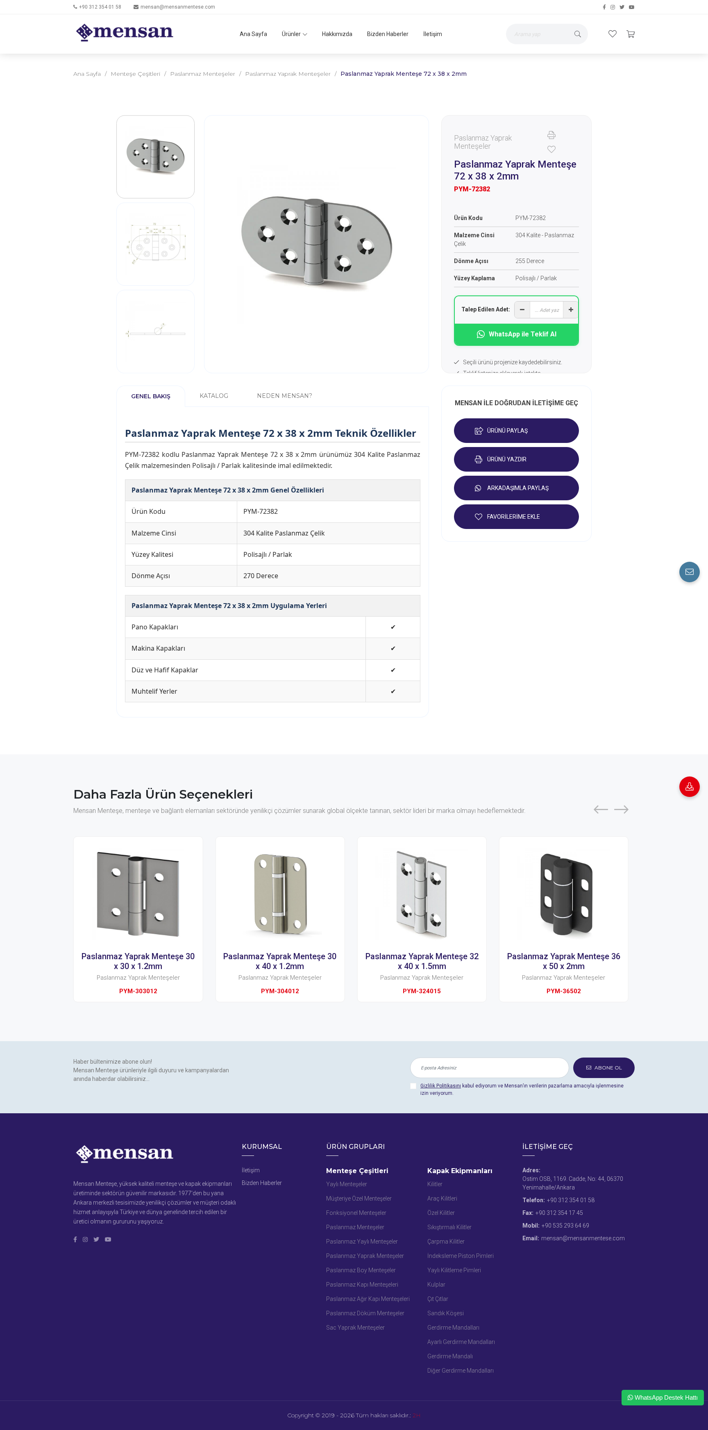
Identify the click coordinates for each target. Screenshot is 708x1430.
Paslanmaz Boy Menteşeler (361, 1270)
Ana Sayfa (253, 34)
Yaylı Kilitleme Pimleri (454, 1270)
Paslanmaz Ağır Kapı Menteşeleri (368, 1299)
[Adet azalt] (522, 310)
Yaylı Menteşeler (346, 1184)
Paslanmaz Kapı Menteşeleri (362, 1284)
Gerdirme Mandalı (450, 1356)
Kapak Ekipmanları (459, 1171)
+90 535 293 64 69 (565, 1225)
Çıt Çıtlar (437, 1299)
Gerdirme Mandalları (453, 1327)
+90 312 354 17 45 (559, 1213)
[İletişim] (689, 572)
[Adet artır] (571, 310)
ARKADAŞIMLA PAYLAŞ (518, 488)
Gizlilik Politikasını (440, 1086)
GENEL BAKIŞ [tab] (150, 396)
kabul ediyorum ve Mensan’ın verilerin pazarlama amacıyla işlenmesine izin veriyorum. (522, 1089)
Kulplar (436, 1284)
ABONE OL (607, 1068)
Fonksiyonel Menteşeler (356, 1213)
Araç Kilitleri (442, 1198)
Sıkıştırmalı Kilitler (449, 1227)
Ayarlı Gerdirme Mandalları (461, 1342)
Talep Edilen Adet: (485, 309)
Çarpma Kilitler (446, 1241)
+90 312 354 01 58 (100, 7)
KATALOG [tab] (214, 395)
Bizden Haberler (387, 34)
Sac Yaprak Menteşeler (355, 1327)
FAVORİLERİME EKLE (513, 516)
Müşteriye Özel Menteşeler (359, 1198)
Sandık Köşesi (445, 1313)
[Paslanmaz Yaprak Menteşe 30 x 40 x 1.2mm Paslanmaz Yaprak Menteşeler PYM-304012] (149, 894)
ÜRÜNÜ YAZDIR (506, 459)
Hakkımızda (337, 34)
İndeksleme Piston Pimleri (460, 1256)
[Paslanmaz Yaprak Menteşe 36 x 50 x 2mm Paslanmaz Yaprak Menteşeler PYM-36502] (432, 894)
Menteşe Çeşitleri (135, 73)
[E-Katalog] (689, 786)
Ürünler (291, 34)
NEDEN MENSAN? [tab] (284, 395)
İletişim (432, 34)
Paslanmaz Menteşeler (202, 73)
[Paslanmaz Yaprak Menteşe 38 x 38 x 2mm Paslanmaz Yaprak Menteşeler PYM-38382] (574, 894)
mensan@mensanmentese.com (178, 7)
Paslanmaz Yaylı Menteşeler (362, 1241)
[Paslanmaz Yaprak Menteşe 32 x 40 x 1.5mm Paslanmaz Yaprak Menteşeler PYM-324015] (290, 894)
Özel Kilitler (441, 1213)
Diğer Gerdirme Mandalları (460, 1370)
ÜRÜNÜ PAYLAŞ (507, 430)
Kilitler (434, 1184)
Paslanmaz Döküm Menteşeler (365, 1313)
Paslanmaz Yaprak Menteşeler (288, 73)
